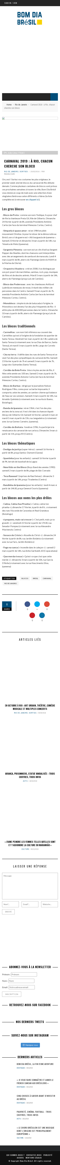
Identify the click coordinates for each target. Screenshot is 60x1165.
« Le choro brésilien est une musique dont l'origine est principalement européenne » (35, 1130)
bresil (35, 578)
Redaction (9, 174)
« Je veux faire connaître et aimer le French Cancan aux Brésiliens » (35, 1081)
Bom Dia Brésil (26, 1161)
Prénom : (6, 974)
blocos (24, 578)
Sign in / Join (10, 3)
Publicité (47, 1155)
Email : (5, 987)
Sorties (24, 171)
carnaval (47, 578)
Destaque (21, 1068)
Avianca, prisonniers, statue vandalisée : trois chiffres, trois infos (30, 775)
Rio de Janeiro (11, 171)
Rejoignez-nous (32, 1045)
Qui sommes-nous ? (15, 1155)
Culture (25, 849)
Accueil (20, 1157)
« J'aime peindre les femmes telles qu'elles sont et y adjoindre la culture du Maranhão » (30, 843)
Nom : (5, 980)
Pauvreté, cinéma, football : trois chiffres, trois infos (34, 1113)
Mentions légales (34, 1157)
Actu (25, 781)
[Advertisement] (30, 59)
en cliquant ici (32, 199)
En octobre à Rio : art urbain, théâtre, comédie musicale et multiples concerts (30, 707)
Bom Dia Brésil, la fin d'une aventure (35, 1063)
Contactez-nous (34, 1155)
